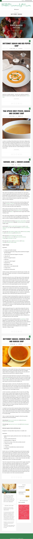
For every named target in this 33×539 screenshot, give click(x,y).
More (13, 164)
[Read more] (11, 501)
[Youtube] (29, 0)
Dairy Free (11, 20)
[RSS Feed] (30, 0)
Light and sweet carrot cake (14, 424)
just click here (23, 318)
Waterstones (10, 222)
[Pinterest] (28, 0)
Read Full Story (16, 33)
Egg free (23, 20)
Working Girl (7, 378)
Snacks (15, 21)
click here (7, 509)
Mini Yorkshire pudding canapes (14, 231)
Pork (12, 344)
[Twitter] (27, 0)
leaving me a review (10, 203)
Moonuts (10, 240)
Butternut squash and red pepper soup (16, 44)
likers (12, 211)
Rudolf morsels (18, 232)
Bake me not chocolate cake (13, 420)
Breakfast (18, 20)
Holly (15, 30)
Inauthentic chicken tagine (11, 242)
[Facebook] (25, 0)
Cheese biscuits (17, 240)
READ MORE (16, 98)
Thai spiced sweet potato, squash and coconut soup (16, 112)
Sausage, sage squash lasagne (16, 162)
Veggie (19, 21)
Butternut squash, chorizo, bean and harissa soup (16, 340)
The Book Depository (22, 222)
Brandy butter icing (9, 232)
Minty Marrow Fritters (16, 26)
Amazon (5, 222)
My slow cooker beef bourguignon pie (16, 226)
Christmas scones (10, 236)
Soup (11, 48)
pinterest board (19, 210)
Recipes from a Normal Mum (20, 220)
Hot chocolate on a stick (11, 238)
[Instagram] (31, 0)
